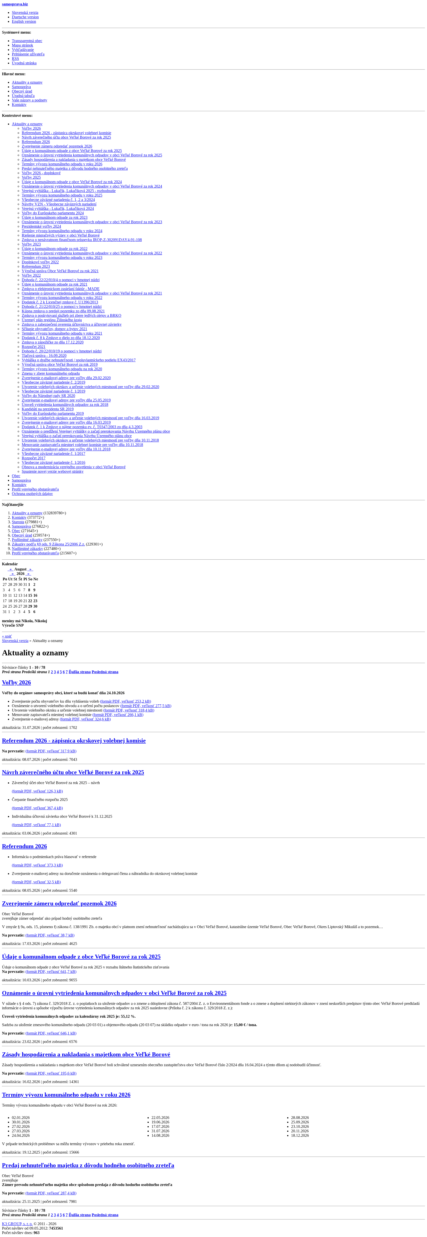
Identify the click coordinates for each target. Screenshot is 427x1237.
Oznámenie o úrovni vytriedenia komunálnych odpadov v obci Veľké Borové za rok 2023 (92, 222)
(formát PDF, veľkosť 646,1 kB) (50, 1033)
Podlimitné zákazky (27, 540)
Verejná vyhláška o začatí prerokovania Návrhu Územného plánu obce (77, 436)
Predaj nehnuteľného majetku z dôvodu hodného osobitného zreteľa (75, 168)
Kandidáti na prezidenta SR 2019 (48, 409)
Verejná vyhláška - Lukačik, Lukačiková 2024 (58, 208)
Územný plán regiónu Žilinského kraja (52, 320)
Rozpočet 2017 (33, 458)
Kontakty (19, 485)
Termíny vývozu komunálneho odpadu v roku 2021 (62, 333)
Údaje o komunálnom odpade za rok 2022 (54, 249)
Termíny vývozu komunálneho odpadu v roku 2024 (62, 231)
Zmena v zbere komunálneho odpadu (51, 373)
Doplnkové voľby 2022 (40, 262)
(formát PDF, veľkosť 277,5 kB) (145, 706)
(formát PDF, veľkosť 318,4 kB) (128, 710)
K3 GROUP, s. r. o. (17, 1224)
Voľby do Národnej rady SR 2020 (48, 396)
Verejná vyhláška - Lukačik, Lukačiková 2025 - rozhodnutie (69, 191)
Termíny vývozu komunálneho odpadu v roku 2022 (62, 298)
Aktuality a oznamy (27, 124)
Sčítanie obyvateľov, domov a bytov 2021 (54, 329)
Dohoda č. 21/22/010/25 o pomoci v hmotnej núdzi (62, 306)
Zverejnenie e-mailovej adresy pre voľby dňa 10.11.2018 (66, 449)
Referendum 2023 (36, 266)
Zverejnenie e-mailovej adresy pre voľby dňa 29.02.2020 (66, 378)
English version (24, 21)
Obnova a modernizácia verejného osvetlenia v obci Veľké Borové (74, 467)
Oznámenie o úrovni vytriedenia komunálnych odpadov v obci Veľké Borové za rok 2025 (92, 155)
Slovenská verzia (25, 12)
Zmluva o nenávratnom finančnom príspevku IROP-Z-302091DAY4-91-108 (82, 240)
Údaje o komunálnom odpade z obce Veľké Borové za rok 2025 (72, 150)
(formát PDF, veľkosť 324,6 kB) (85, 719)
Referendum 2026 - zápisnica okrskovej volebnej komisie (66, 133)
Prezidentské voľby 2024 (41, 226)
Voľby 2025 (31, 177)
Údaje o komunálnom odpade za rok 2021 (54, 284)
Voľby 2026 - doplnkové (41, 173)
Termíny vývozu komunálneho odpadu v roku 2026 (62, 164)
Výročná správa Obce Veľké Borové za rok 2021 (60, 271)
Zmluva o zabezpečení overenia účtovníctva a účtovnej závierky (72, 324)
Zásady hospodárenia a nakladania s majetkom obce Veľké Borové (74, 159)
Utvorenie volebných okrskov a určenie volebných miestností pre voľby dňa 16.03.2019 (90, 418)
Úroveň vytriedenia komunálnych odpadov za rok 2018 (65, 404)
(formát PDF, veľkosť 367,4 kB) (37, 808)
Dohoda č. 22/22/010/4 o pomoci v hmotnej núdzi (61, 280)
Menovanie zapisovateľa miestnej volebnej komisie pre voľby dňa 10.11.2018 (82, 445)
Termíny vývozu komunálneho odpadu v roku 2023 (62, 257)
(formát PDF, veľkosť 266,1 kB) (117, 715)
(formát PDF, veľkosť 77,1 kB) (36, 825)
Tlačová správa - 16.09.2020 (44, 355)
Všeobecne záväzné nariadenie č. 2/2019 (53, 382)
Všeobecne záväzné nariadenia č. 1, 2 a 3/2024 (58, 200)
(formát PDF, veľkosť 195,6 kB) (50, 1073)
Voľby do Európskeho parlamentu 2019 (53, 413)
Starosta (18, 522)
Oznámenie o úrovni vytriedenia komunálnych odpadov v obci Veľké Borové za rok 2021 (92, 293)
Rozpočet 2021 (33, 347)
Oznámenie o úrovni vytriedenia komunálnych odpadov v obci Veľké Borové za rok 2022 (92, 253)
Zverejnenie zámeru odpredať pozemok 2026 (57, 146)
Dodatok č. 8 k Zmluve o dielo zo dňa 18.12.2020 (61, 338)
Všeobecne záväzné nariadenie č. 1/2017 (53, 453)
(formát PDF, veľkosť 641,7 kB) (50, 971)
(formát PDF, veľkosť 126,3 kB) (37, 791)
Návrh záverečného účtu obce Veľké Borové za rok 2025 (66, 137)
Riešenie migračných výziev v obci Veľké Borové (61, 235)
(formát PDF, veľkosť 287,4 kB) (50, 1193)
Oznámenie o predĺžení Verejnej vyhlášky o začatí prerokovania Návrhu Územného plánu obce (96, 431)
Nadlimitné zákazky (27, 548)
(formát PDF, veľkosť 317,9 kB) (50, 751)
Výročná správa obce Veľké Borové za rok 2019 (60, 364)
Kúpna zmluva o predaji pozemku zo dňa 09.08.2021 (63, 311)
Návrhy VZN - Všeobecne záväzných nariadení (59, 204)
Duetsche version (25, 17)
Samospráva (21, 480)
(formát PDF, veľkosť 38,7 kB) (49, 935)
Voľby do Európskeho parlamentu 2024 (53, 213)
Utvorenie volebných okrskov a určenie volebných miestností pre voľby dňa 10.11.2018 (90, 440)
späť (7, 636)
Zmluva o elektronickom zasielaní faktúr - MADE (61, 289)
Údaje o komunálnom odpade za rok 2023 (54, 217)
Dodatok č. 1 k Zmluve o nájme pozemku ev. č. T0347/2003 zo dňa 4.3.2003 (82, 427)
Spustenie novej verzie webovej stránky (53, 471)
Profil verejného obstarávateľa (35, 489)
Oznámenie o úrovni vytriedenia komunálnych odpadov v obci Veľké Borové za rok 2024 (92, 186)
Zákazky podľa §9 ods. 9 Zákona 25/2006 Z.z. (48, 544)
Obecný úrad (22, 535)
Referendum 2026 (36, 142)
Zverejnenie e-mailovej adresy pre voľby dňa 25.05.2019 (66, 400)
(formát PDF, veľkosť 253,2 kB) (125, 701)
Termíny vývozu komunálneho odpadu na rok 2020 (62, 369)
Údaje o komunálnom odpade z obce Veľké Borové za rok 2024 (72, 182)
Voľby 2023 (31, 244)
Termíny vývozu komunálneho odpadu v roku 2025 (62, 195)
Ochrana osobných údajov (32, 494)
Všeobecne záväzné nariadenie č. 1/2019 (53, 391)
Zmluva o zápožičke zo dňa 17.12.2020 (53, 342)
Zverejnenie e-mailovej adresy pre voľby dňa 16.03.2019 (66, 422)
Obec (16, 476)
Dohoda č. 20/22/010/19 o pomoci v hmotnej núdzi (62, 351)
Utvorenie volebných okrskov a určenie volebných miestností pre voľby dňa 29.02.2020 (90, 387)
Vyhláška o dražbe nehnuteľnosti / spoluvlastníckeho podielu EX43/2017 (79, 360)
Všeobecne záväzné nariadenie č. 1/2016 (53, 462)
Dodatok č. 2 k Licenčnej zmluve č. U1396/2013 (60, 302)
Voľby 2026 (31, 128)
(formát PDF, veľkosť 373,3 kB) (37, 865)
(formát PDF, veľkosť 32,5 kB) (36, 882)
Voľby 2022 (31, 275)
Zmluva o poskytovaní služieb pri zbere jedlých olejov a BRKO (71, 315)
